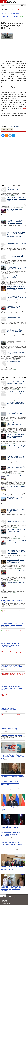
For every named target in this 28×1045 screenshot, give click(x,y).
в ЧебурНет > (22, 16)
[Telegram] (10, 135)
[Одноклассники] (6, 135)
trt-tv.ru (5, 40)
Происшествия (5, 16)
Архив (10, 13)
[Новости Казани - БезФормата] (8, 1)
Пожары (14, 16)
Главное (3, 13)
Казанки (24, 108)
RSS (11, 903)
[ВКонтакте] (3, 135)
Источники (16, 13)
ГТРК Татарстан (14, 126)
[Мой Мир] (13, 135)
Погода (23, 13)
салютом (4, 89)
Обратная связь (4, 900)
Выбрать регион (4, 901)
